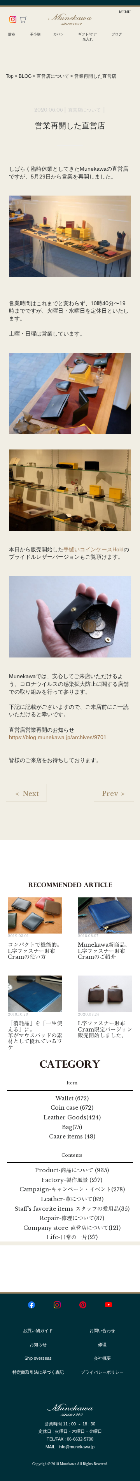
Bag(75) (72, 1127)
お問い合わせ (102, 1330)
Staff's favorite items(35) (72, 1208)
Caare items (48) (72, 1136)
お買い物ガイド (38, 1330)
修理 (102, 1344)
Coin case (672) (72, 1107)
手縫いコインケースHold (93, 549)
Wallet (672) (72, 1098)
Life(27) (72, 1237)
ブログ (117, 34)
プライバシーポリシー (102, 1372)
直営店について (85, 110)
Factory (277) (72, 1180)
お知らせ (38, 1344)
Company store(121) (72, 1227)
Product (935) (72, 1170)
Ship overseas (38, 1358)
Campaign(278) (72, 1189)
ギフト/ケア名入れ (87, 36)
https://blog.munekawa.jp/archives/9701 (58, 737)
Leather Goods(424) (72, 1117)
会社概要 (102, 1358)
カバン (58, 34)
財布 (11, 34)
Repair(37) (72, 1218)
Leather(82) (72, 1199)
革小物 (35, 34)
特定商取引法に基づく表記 (38, 1372)
